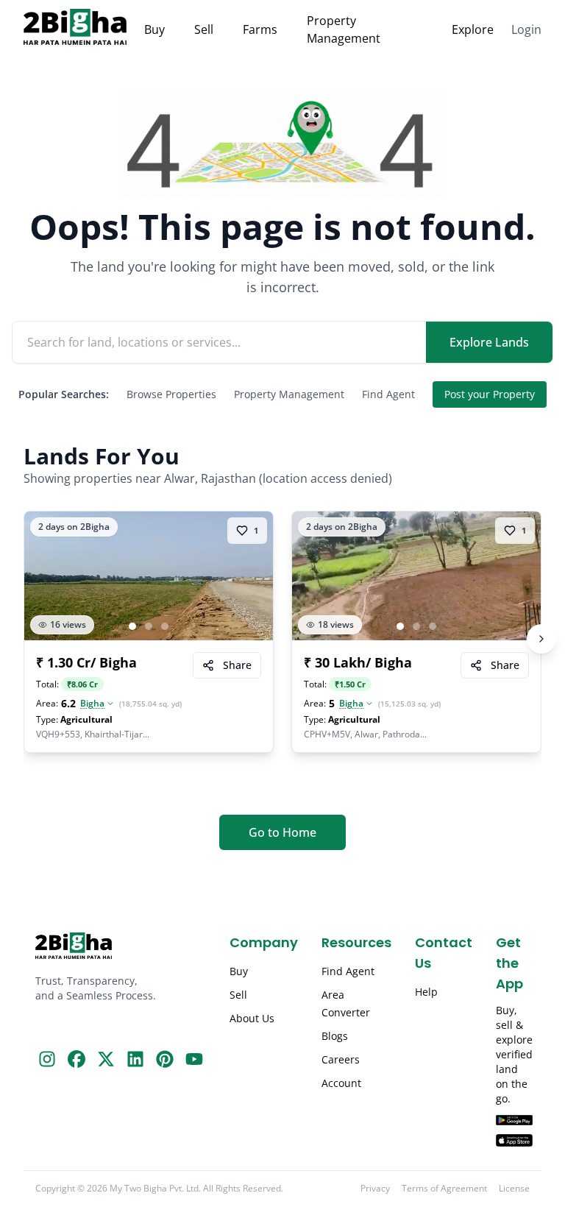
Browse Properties (171, 394)
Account (341, 1083)
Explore (473, 29)
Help (426, 992)
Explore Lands (489, 342)
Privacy (375, 1188)
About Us (252, 1018)
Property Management (343, 29)
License (514, 1188)
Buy (154, 29)
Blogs (334, 1036)
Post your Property (489, 394)
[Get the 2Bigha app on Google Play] (514, 1120)
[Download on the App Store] (514, 1140)
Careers (340, 1059)
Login (526, 29)
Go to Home (282, 832)
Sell (203, 29)
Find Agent (388, 394)
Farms (260, 29)
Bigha (92, 703)
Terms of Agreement (444, 1188)
